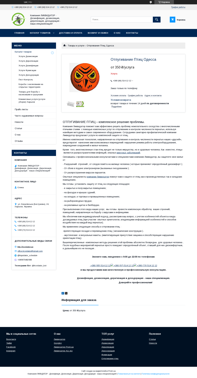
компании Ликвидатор (98, 177)
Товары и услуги (76, 45)
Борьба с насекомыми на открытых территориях (31, 85)
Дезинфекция (107, 339)
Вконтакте (11, 339)
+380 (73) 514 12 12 (146, 265)
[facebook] (63, 293)
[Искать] (157, 19)
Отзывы (19, 141)
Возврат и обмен (98, 33)
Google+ (58, 343)
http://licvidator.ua (25, 246)
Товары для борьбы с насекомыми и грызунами (31, 93)
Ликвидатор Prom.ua (64, 347)
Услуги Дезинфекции (28, 65)
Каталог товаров (40, 33)
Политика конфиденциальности (155, 374)
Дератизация (107, 347)
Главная (19, 33)
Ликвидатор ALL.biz (63, 351)
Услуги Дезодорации (29, 75)
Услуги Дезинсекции (28, 56)
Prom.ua (112, 371)
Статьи (18, 128)
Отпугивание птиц (110, 358)
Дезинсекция (107, 343)
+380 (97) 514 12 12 (123, 265)
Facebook (11, 347)
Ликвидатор (59, 339)
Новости (19, 122)
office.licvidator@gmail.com (30, 251)
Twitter (9, 343)
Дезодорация (108, 351)
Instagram (10, 351)
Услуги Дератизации (28, 61)
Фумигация (106, 354)
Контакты (132, 33)
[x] (66, 293)
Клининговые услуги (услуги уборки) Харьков (32, 100)
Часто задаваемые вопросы (29, 115)
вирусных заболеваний (128, 152)
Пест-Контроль (26, 79)
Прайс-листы (21, 109)
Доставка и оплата (70, 33)
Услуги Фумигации (27, 70)
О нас (117, 33)
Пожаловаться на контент (129, 374)
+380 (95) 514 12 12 (100, 265)
